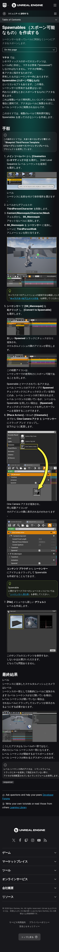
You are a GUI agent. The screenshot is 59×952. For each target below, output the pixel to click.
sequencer (8, 782)
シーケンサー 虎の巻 (19, 594)
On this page (10, 49)
